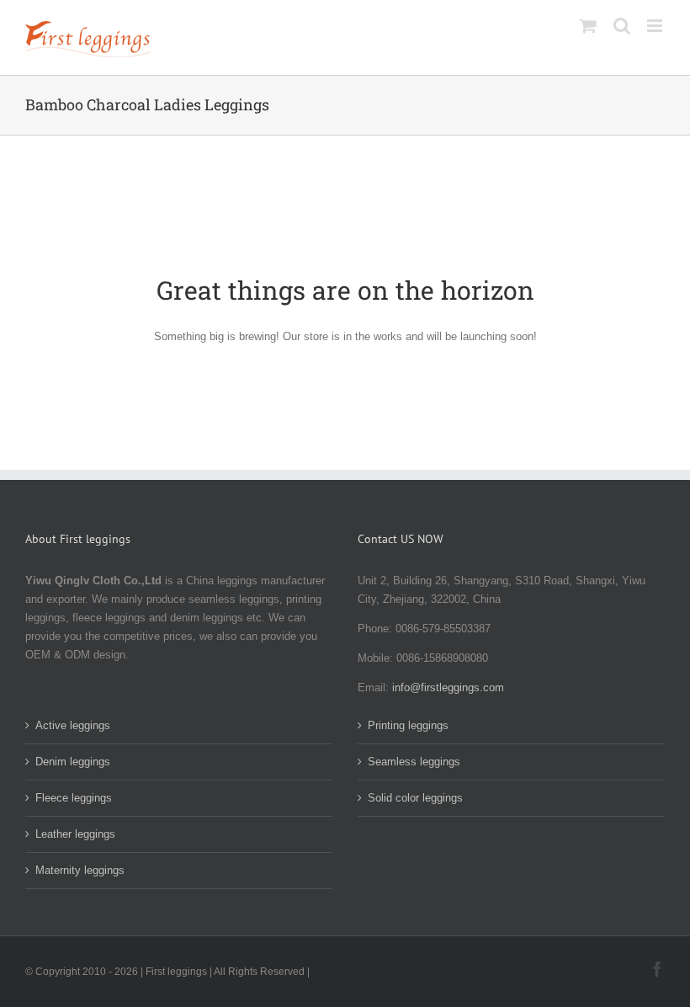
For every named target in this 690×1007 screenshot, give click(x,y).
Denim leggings (72, 761)
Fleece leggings (73, 797)
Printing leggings (408, 725)
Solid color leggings (415, 797)
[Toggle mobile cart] (588, 26)
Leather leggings (75, 834)
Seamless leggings (414, 761)
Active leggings (72, 725)
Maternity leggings (80, 870)
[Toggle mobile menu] (656, 26)
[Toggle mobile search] (621, 26)
